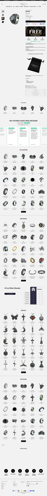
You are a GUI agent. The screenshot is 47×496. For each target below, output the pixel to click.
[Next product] (45, 109)
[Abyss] (41, 108)
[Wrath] (14, 108)
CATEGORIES (17, 6)
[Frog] (23, 108)
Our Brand (21, 6)
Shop (13, 6)
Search (2, 487)
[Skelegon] (32, 108)
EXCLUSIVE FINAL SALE (9, 6)
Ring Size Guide (35, 91)
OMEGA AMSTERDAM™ (29, 10)
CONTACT (40, 6)
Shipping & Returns (33, 6)
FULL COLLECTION (10, 293)
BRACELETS (2, 486)
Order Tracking (26, 6)
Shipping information (35, 93)
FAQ (37, 6)
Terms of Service (15, 485)
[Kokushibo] (5, 108)
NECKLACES (2, 485)
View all (23, 211)
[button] (7, 136)
